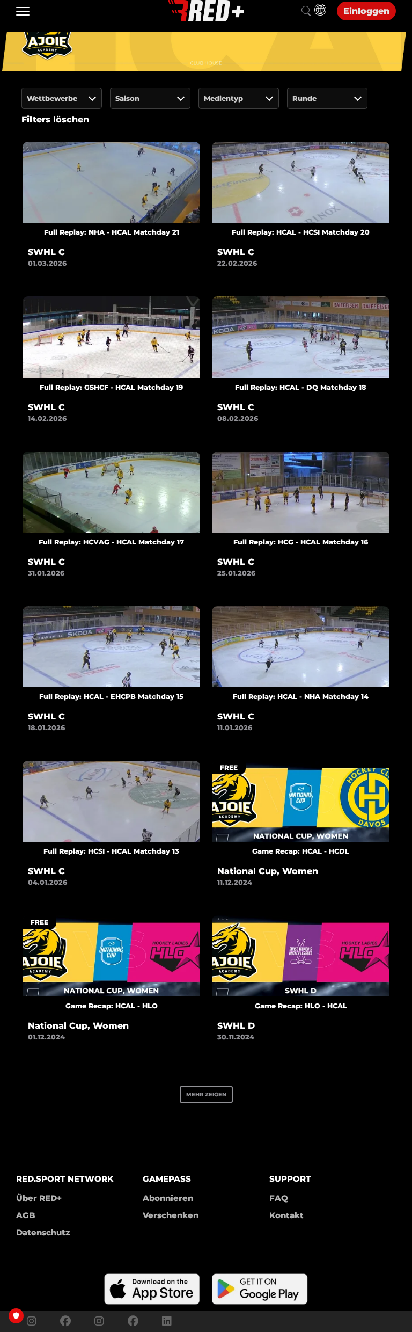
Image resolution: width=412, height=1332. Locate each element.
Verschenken (170, 1215)
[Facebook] (65, 1321)
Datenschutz (43, 1232)
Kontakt (286, 1215)
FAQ (278, 1198)
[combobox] (61, 98)
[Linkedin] (164, 1321)
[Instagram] (31, 1321)
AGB (25, 1215)
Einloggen (366, 11)
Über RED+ (39, 1198)
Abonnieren (168, 1198)
